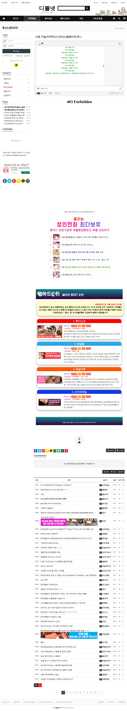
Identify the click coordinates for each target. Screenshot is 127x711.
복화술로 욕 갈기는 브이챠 (51, 557)
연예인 (6, 83)
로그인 (95, 2)
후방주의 (7, 79)
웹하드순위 (65, 18)
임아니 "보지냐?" (47, 566)
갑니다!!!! (44, 580)
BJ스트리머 (10, 28)
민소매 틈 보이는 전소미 (13, 124)
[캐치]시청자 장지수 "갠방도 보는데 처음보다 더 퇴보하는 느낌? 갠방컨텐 (68, 575)
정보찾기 (114, 2)
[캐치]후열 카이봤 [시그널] (51, 617)
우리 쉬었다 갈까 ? (48, 517)
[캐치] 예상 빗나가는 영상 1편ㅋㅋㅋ (54, 490)
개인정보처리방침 (29, 702)
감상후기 (7, 95)
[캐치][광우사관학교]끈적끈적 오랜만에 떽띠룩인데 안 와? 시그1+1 (66, 538)
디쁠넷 (47, 8)
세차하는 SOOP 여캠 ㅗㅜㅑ (51, 548)
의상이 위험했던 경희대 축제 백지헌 (18, 115)
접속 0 (123, 2)
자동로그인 (8, 55)
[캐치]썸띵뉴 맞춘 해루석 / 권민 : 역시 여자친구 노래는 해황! (63, 594)
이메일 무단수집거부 (45, 702)
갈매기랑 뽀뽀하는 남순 (50, 674)
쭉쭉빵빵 (32, 18)
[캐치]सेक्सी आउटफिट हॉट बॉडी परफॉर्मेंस (53, 499)
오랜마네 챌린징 (47, 508)
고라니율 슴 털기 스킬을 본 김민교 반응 (56, 651)
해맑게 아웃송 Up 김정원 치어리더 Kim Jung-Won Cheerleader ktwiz (67, 513)
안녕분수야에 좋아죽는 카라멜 (52, 571)
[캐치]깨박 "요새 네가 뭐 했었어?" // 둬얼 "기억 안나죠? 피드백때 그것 (67, 529)
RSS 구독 (15, 2)
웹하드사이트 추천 (77, 422)
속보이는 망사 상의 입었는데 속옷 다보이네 (57, 608)
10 (95, 692)
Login (17, 51)
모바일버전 (121, 702)
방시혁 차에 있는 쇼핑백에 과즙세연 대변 (56, 665)
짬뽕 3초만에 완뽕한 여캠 (50, 552)
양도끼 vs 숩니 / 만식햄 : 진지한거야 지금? (57, 626)
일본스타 (7, 91)
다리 (42, 494)
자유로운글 (97, 18)
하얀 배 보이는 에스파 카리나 (15, 121)
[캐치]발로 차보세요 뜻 (49, 585)
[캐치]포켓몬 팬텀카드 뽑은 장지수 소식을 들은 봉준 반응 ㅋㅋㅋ (65, 631)
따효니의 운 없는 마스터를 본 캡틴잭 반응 (56, 561)
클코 (42, 642)
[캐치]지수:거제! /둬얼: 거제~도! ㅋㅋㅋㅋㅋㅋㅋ (59, 612)
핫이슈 (15, 18)
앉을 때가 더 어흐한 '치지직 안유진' (54, 661)
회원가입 (105, 2)
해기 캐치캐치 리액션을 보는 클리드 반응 (56, 670)
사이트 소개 (6, 702)
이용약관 (16, 702)
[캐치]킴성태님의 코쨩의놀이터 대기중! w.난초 (58, 647)
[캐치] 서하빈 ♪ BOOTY (49, 534)
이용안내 (101, 702)
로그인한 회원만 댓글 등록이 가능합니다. (79, 464)
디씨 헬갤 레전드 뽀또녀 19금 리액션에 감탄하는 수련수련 (63, 603)
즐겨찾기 (5, 2)
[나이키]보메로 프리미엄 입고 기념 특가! (56, 485)
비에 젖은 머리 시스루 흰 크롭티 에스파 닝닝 (21, 118)
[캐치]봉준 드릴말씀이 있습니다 (53, 598)
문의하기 (111, 702)
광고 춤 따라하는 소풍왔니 (51, 656)
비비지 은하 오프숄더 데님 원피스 (17, 113)
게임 (81, 18)
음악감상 (48, 18)
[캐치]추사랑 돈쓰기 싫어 (50, 621)
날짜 (114, 480)
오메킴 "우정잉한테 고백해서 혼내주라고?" (57, 679)
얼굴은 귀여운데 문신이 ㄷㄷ (52, 589)
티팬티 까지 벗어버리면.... (52, 503)
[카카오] (16, 65)
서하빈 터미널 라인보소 (50, 543)
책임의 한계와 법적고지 (64, 702)
